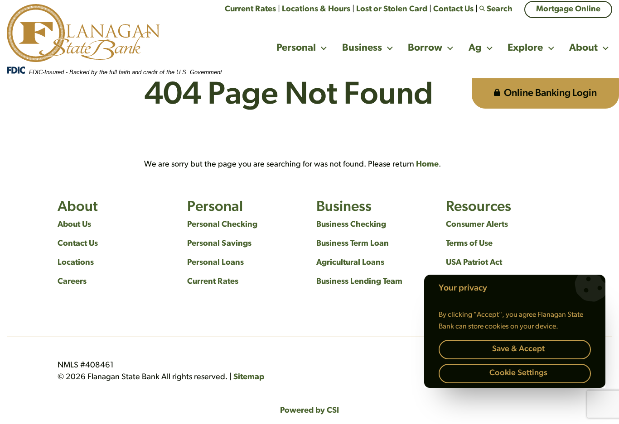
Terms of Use (469, 244)
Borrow (425, 48)
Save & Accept (518, 349)
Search (500, 9)
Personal (296, 48)
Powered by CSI (309, 411)
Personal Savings (219, 244)
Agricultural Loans (350, 263)
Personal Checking (222, 225)
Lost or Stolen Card (391, 9)
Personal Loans (215, 263)
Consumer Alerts (477, 225)
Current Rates (250, 9)
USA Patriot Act (474, 263)
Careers (72, 282)
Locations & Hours (316, 9)
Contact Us (453, 9)
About (583, 48)
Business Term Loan (352, 244)
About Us (74, 225)
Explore (525, 48)
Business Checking (351, 225)
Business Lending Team (359, 282)
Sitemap (248, 377)
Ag (475, 48)
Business (362, 48)
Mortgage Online (568, 9)
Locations (76, 263)
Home (427, 165)
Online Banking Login (550, 93)
